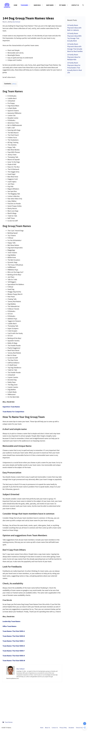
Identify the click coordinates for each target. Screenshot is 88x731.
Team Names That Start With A (14, 631)
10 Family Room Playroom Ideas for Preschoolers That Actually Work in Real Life (74, 68)
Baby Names (50, 5)
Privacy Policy (63, 727)
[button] (83, 5)
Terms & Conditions (81, 727)
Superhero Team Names (11, 407)
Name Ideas (37, 5)
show (13, 84)
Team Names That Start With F (14, 651)
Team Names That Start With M (14, 660)
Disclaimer (71, 727)
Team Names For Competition (13, 412)
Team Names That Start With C (14, 641)
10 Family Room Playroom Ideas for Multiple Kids (73, 57)
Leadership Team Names (11, 621)
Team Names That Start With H (14, 656)
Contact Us (75, 5)
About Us (47, 727)
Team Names (24, 5)
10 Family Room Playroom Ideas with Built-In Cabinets (74, 27)
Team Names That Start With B (14, 636)
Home (15, 5)
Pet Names (62, 5)
